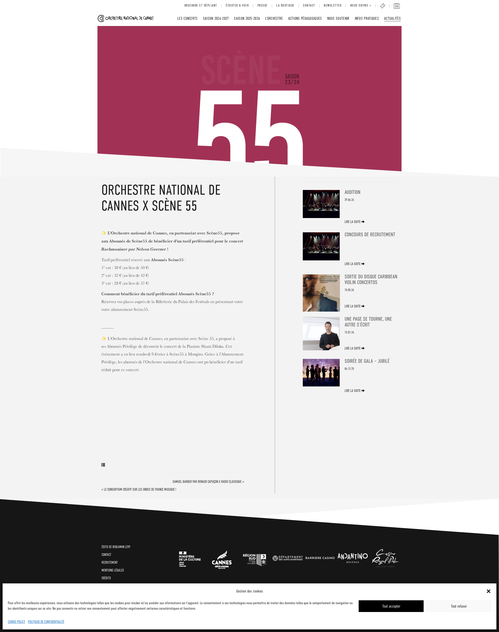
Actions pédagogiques (305, 18)
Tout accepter (391, 606)
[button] (488, 591)
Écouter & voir (237, 5)
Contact (309, 5)
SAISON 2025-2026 (247, 18)
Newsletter (333, 5)
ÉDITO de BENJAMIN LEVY (116, 547)
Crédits (106, 578)
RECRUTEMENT (110, 562)
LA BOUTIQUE (285, 5)
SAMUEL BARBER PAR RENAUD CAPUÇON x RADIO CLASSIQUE (207, 482)
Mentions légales (113, 570)
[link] (190, 558)
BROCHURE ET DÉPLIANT (201, 5)
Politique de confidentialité (46, 622)
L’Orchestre (274, 18)
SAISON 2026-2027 (216, 18)
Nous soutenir (338, 18)
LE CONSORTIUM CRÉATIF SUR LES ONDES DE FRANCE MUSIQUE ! (140, 489)
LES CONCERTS (187, 18)
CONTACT (106, 555)
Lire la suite (353, 222)
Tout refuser (459, 606)
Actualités (392, 18)
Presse (263, 5)
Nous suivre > (361, 5)
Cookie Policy (16, 622)
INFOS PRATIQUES (367, 18)
